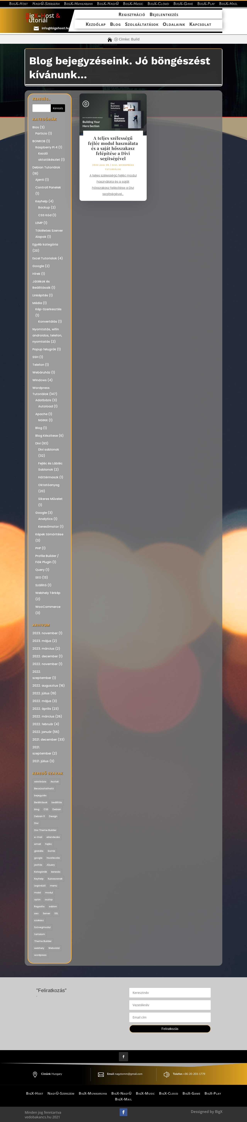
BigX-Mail (228, 4)
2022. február (42, 724)
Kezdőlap (96, 24)
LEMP (39, 223)
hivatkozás (53, 858)
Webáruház (41, 372)
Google (38, 266)
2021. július (40, 761)
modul (49, 892)
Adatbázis (43, 400)
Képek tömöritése (49, 534)
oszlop (49, 899)
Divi (38, 443)
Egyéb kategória (45, 244)
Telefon (38, 365)
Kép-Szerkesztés (48, 309)
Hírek (36, 274)
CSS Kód (45, 215)
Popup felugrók (44, 349)
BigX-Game (183, 4)
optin (37, 899)
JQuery (51, 864)
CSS (46, 809)
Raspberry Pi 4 (46, 147)
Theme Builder (43, 941)
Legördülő (40, 885)
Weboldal (54, 948)
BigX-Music (133, 4)
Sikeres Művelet (50, 499)
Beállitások (40, 802)
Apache (41, 414)
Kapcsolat (200, 24)
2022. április (41, 709)
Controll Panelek (48, 187)
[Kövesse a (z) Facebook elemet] (123, 1056)
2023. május (41, 641)
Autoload (45, 406)
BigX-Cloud (158, 4)
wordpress (40, 955)
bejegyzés (40, 795)
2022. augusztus (45, 685)
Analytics (45, 519)
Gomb (51, 851)
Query (40, 570)
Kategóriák (40, 871)
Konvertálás (47, 321)
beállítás (57, 802)
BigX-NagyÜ (108, 4)
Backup (44, 207)
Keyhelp (41, 201)
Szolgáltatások (141, 24)
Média (37, 303)
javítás (38, 864)
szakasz (39, 920)
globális (38, 851)
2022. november (45, 664)
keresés (55, 871)
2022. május (41, 701)
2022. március (43, 716)
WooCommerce (47, 607)
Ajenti (39, 179)
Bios (35, 127)
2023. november (45, 633)
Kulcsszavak (55, 878)
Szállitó (41, 585)
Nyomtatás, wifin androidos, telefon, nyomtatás (47, 335)
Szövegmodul (42, 927)
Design (53, 816)
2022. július (41, 693)
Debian (56, 809)
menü (53, 885)
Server (46, 913)
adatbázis (40, 781)
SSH (35, 357)
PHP (38, 548)
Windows (39, 380)
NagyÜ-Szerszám (46, 4)
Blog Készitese (46, 435)
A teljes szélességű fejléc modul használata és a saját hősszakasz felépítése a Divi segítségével (113, 148)
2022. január (42, 732)
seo (36, 913)
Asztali (55, 781)
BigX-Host (18, 4)
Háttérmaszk (48, 477)
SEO (38, 577)
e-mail (38, 837)
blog (36, 809)
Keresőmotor (48, 526)
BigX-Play (206, 4)
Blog (115, 24)
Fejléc (48, 844)
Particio (41, 133)
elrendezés (53, 837)
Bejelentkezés (164, 14)
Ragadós (39, 906)
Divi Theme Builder (45, 830)
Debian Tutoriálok (46, 167)
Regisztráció (131, 14)
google (38, 858)
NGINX (43, 420)
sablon (53, 906)
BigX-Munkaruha (78, 4)
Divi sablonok (48, 449)
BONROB (38, 141)
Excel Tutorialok (44, 258)
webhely (39, 948)
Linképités (40, 295)
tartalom (39, 934)
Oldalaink (174, 24)
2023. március (43, 648)
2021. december (44, 739)
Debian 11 (39, 816)
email (37, 844)
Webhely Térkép (47, 593)
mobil (37, 892)
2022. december (45, 656)
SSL (56, 913)
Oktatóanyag (48, 485)
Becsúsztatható (44, 788)
